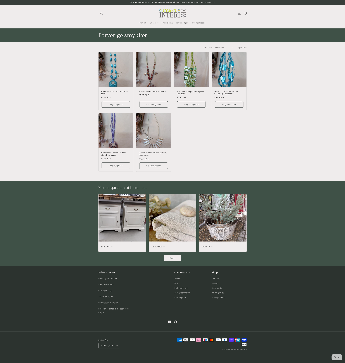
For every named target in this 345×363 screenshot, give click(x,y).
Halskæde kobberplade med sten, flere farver (113, 154)
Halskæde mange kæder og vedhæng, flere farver (226, 92)
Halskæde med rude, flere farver (153, 91)
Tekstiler (156, 246)
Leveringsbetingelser (182, 293)
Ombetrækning (217, 288)
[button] (101, 13)
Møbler (105, 246)
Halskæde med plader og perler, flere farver (191, 92)
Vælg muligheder (116, 104)
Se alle (173, 258)
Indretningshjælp (218, 293)
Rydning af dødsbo (218, 297)
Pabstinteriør (231, 349)
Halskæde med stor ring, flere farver (114, 92)
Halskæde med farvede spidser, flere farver (153, 154)
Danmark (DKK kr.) (108, 345)
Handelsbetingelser (181, 288)
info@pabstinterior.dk (108, 302)
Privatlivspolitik (180, 297)
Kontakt (177, 278)
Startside (215, 278)
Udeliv (206, 246)
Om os (176, 283)
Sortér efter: (208, 47)
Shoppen (215, 283)
